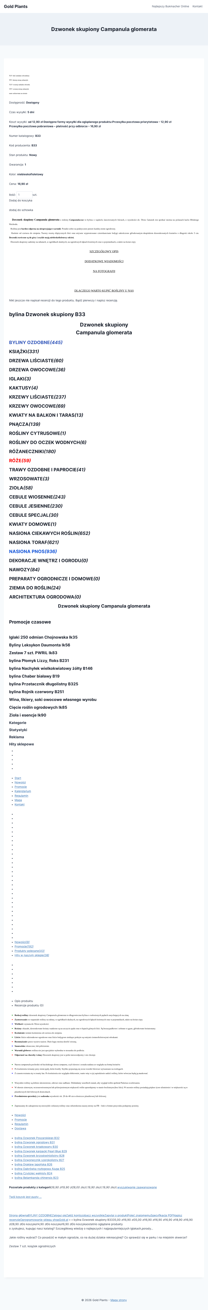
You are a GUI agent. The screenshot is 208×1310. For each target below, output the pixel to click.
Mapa (18, 800)
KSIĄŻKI (24, 351)
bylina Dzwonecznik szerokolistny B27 (39, 1160)
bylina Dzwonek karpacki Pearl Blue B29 (41, 1151)
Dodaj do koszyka (20, 200)
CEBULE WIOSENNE (37, 497)
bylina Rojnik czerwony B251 (36, 691)
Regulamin (21, 795)
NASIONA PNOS (33, 551)
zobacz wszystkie (92, 1215)
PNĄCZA (24, 424)
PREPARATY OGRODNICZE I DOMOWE (54, 578)
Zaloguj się (59, 1215)
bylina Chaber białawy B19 (34, 676)
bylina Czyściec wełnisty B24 (33, 1173)
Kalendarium (23, 791)
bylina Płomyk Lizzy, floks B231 (39, 660)
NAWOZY (24, 569)
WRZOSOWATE (29, 479)
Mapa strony (118, 1300)
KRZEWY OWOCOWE (37, 406)
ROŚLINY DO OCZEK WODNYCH (47, 442)
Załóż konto (73, 1215)
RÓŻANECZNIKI (32, 451)
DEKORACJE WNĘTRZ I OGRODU (48, 560)
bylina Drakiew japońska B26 (33, 1164)
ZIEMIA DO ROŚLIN (35, 588)
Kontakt (197, 6)
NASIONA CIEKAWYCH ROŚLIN (49, 533)
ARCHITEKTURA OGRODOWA (45, 597)
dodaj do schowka (21, 210)
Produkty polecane (30, 950)
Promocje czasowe (30, 622)
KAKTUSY (23, 388)
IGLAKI (20, 379)
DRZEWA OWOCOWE (37, 369)
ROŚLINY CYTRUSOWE (37, 433)
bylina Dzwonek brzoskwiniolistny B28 (39, 1155)
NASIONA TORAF (34, 542)
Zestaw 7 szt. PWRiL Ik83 (33, 652)
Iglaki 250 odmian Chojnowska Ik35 (43, 637)
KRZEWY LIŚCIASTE (37, 397)
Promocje (21, 786)
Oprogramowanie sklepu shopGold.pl (44, 1219)
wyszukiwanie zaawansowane (137, 1187)
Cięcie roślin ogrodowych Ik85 (38, 707)
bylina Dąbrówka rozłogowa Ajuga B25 (40, 1168)
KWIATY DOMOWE (32, 524)
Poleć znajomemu (139, 1215)
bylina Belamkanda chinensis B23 (36, 1177)
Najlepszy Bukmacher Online (170, 6)
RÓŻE (20, 460)
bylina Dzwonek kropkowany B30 (36, 1146)
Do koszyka (29, 1224)
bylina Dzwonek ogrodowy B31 (35, 1142)
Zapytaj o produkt (116, 1215)
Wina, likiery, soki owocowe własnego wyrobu (53, 699)
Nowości (20, 782)
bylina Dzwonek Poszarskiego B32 (37, 1138)
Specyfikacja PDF (162, 1215)
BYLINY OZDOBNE (36, 342)
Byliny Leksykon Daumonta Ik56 (39, 645)
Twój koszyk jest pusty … (25, 1197)
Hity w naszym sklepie (32, 955)
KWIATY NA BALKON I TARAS (46, 415)
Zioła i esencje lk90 (27, 715)
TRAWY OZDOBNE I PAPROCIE (47, 469)
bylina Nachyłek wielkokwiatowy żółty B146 (51, 668)
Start (18, 778)
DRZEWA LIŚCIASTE (36, 360)
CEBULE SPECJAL (33, 515)
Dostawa (20, 1128)
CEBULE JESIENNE (36, 506)
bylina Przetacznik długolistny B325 (43, 684)
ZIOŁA (21, 488)
